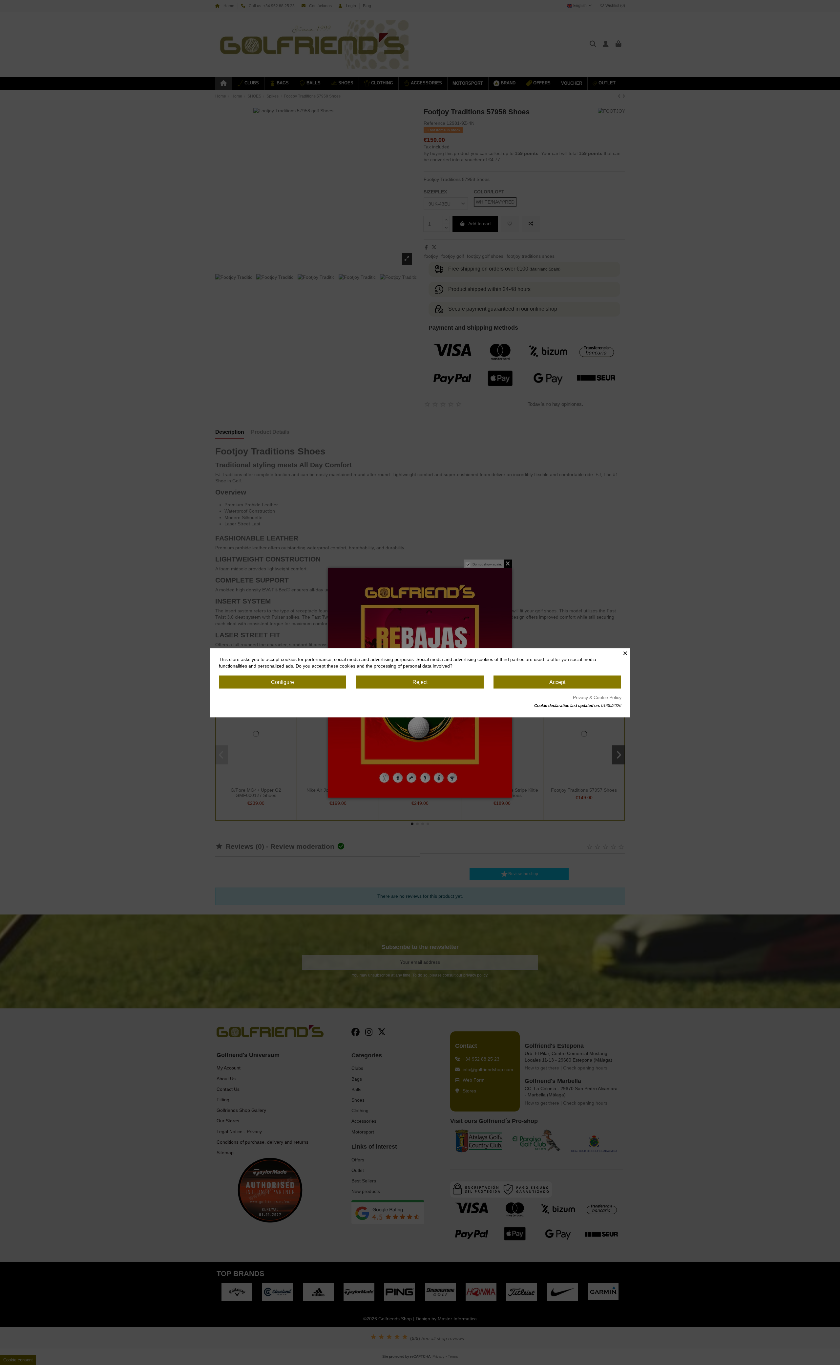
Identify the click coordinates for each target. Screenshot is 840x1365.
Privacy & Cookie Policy (597, 697)
